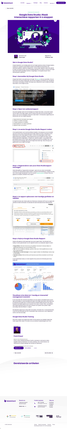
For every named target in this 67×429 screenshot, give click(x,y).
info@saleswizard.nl (42, 405)
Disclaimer (49, 424)
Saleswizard (10, 424)
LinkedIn (51, 405)
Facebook (51, 402)
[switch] (28, 220)
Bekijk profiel (18, 347)
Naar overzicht (10, 8)
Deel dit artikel (48, 352)
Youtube (51, 407)
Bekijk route (21, 406)
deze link (38, 79)
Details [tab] (33, 207)
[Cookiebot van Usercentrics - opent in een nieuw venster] (49, 204)
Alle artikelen (28, 347)
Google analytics (40, 173)
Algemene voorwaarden (42, 424)
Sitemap (35, 424)
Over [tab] (47, 207)
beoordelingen (48, 425)
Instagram (51, 404)
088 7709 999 (41, 402)
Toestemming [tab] (20, 207)
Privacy (53, 424)
